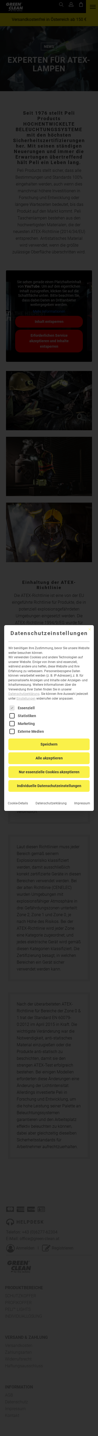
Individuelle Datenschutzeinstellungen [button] (49, 786)
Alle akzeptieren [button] (49, 758)
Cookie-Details (18, 803)
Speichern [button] (49, 744)
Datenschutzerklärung (23, 694)
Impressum (82, 803)
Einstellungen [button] (26, 698)
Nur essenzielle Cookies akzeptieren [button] (49, 772)
